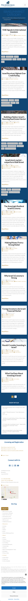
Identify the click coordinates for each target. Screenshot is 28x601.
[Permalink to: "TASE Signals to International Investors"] (14, 25)
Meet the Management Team (9, 549)
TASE (3, 61)
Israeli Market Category (20, 35)
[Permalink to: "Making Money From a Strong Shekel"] (14, 237)
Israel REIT (4, 145)
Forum (8, 211)
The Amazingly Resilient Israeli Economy (14, 207)
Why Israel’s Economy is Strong (14, 276)
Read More (5, 51)
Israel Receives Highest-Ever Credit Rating (14, 74)
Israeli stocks (18, 167)
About (4, 535)
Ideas (12, 211)
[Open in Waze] (4, 499)
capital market (10, 56)
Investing (17, 122)
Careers (4, 539)
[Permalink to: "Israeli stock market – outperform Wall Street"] (14, 155)
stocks (24, 59)
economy (11, 100)
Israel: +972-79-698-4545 (7, 480)
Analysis (4, 165)
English (16, 56)
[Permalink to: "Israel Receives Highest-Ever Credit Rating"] (14, 68)
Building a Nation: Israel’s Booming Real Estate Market (14, 118)
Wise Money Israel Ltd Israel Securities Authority (12, 450)
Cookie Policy (10, 599)
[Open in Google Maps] (9, 492)
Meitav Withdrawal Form (8, 533)
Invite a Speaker (6, 561)
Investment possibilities (12, 143)
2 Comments (6, 353)
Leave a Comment (7, 168)
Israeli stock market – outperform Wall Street (14, 161)
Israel (14, 59)
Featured (9, 350)
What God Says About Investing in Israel (14, 374)
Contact (5, 555)
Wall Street (4, 194)
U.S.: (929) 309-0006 (5, 478)
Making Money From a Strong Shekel (14, 243)
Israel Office (5, 557)
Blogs (4, 527)
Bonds (3, 56)
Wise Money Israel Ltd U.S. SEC (8, 447)
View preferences (14, 596)
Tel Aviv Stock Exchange (6, 105)
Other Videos (18, 352)
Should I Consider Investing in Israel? (14, 346)
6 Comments (6, 381)
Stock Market (20, 145)
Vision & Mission (6, 541)
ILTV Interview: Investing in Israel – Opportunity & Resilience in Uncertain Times (14, 425)
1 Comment (5, 250)
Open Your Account (7, 514)
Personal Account (7, 516)
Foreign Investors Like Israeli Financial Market (14, 310)
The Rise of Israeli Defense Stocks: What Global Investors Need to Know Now (13, 419)
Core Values (5, 542)
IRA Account (6, 520)
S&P (17, 102)
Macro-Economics (5, 102)
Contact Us (5, 559)
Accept (14, 588)
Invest (4, 509)
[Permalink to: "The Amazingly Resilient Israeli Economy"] (14, 201)
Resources (5, 523)
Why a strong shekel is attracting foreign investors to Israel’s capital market (12, 431)
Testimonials (6, 546)
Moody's (13, 102)
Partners (5, 547)
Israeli (19, 59)
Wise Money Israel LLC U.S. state (8, 448)
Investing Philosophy (7, 544)
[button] (26, 574)
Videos (4, 529)
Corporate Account (7, 518)
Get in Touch (5, 455)
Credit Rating (4, 100)
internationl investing (6, 59)
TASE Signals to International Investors (14, 31)
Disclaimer (5, 551)
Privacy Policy (16, 599)
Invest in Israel (10, 35)
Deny (14, 592)
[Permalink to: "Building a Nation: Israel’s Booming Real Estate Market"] (14, 112)
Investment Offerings (8, 513)
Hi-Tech (16, 100)
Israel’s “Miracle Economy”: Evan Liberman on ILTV (13, 412)
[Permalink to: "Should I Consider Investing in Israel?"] (14, 340)
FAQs (4, 531)
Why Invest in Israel (7, 511)
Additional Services (7, 521)
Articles (4, 35)
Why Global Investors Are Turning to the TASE (13, 407)
